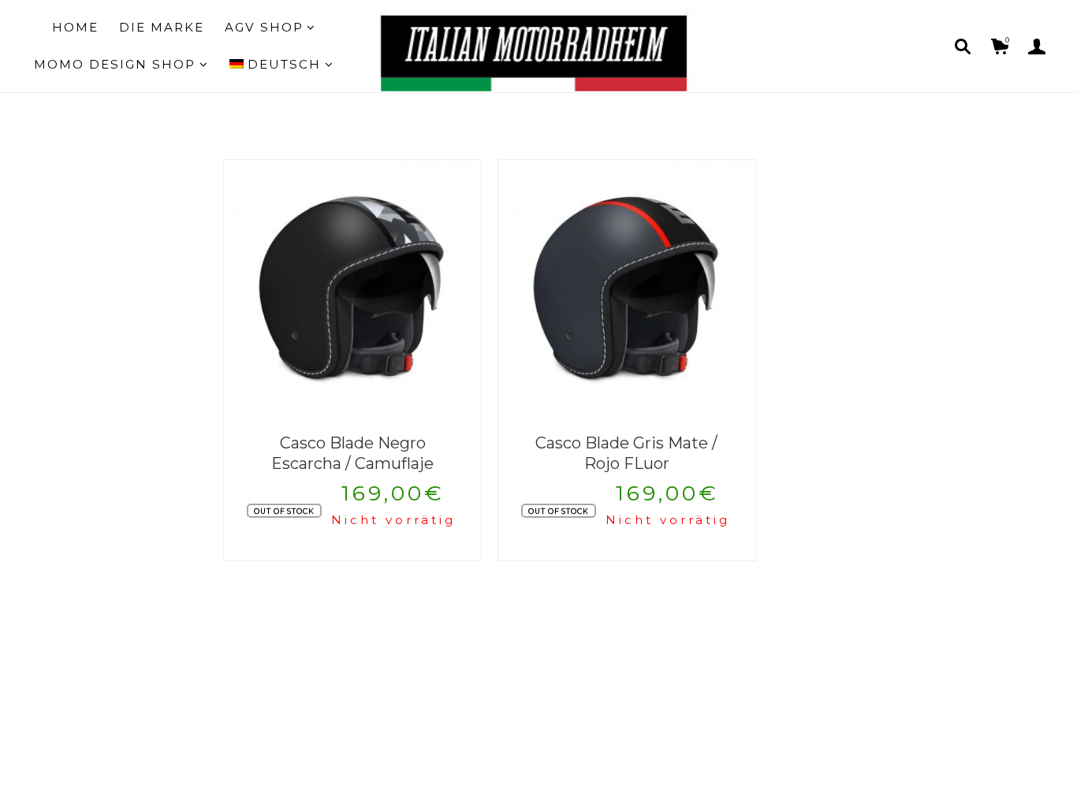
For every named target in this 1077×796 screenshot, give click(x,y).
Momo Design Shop (115, 64)
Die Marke (161, 27)
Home (75, 27)
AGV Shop (264, 27)
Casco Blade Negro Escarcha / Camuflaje (352, 453)
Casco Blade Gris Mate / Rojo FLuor (626, 453)
